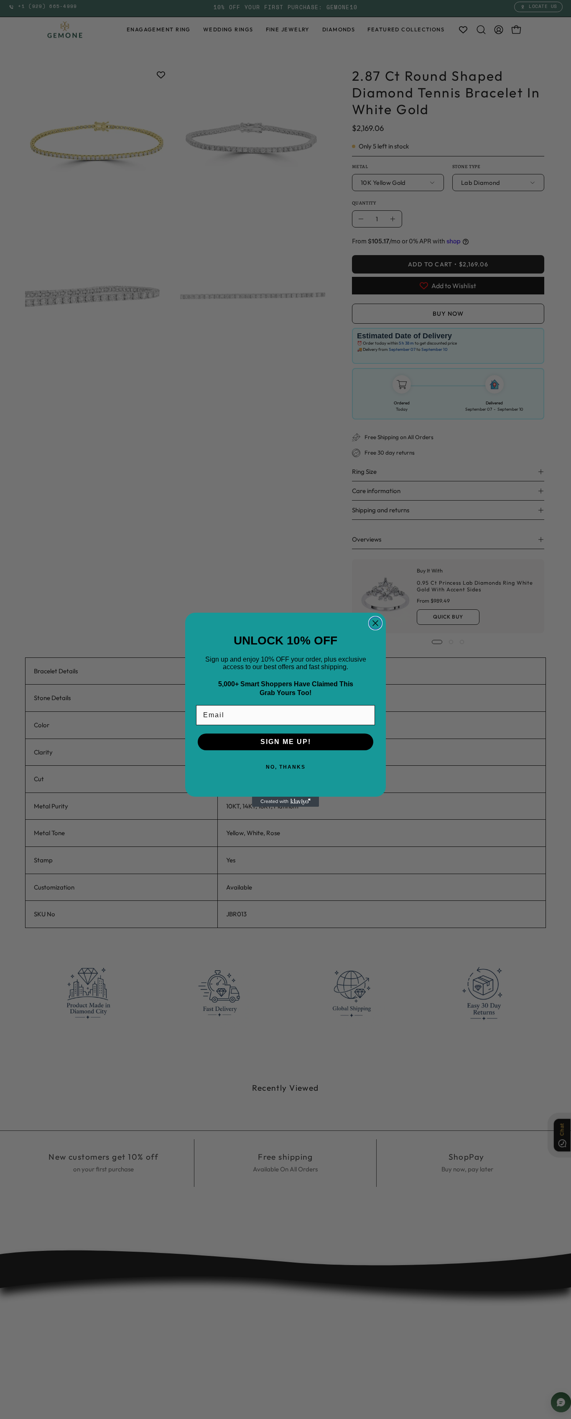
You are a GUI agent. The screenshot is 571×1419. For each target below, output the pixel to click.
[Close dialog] (375, 623)
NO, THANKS (286, 767)
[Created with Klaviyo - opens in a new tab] (285, 802)
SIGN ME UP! (285, 741)
